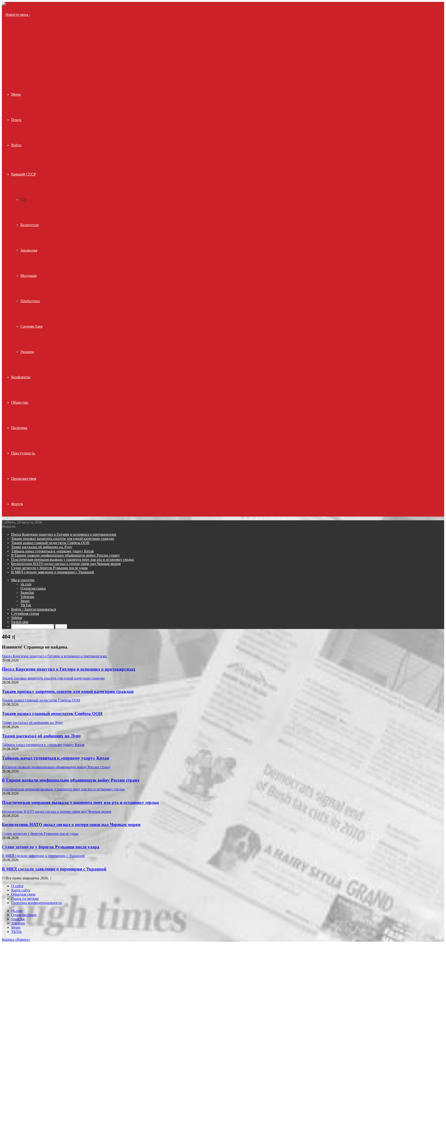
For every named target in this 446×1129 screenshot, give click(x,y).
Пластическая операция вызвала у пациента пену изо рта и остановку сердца (72, 559)
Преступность (23, 453)
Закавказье (28, 250)
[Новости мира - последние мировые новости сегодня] (19, 65)
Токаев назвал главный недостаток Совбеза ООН (50, 543)
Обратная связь (23, 894)
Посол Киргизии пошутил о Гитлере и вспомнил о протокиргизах (63, 534)
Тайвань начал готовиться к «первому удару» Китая (52, 551)
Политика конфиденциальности (36, 903)
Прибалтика (30, 301)
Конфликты (20, 377)
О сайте (17, 886)
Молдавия (28, 276)
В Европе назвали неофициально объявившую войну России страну (65, 555)
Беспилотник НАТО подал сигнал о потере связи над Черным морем (66, 564)
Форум (17, 504)
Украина (27, 352)
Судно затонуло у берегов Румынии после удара (49, 568)
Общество (19, 402)
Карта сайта (20, 890)
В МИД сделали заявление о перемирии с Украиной (52, 572)
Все (23, 200)
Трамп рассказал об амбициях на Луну (41, 547)
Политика (19, 428)
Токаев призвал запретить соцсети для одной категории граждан (62, 539)
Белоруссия (29, 225)
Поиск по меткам (25, 899)
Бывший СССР (23, 174)
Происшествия (23, 478)
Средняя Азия (31, 326)
